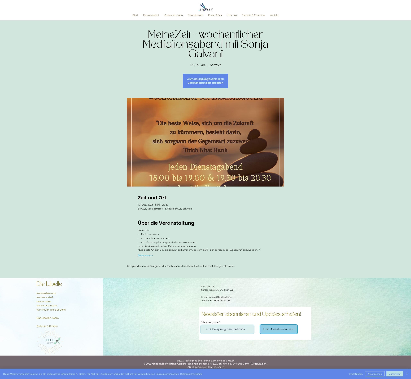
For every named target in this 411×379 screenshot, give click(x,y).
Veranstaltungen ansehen (205, 83)
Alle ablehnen (375, 373)
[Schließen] (407, 373)
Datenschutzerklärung (191, 373)
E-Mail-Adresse (210, 322)
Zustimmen (395, 373)
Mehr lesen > (145, 255)
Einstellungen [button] (356, 373)
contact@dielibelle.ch (220, 297)
